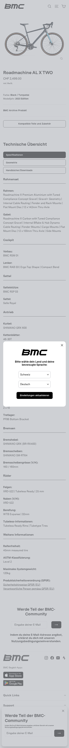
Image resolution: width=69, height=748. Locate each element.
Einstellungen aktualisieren (34, 395)
